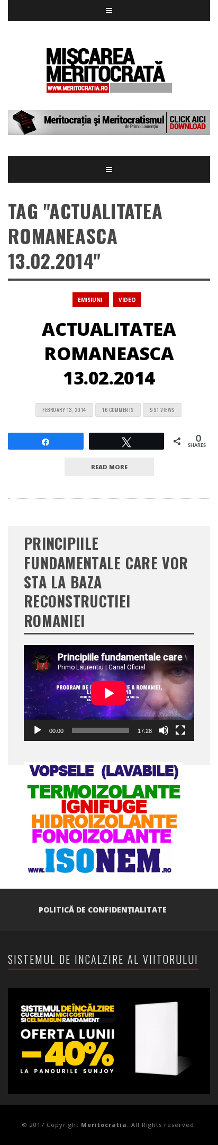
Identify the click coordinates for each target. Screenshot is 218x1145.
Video (127, 299)
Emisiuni (90, 299)
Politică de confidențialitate (103, 910)
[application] (109, 693)
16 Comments (118, 410)
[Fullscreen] (180, 730)
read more (109, 467)
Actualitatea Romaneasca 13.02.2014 (109, 353)
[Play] (37, 730)
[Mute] (163, 730)
